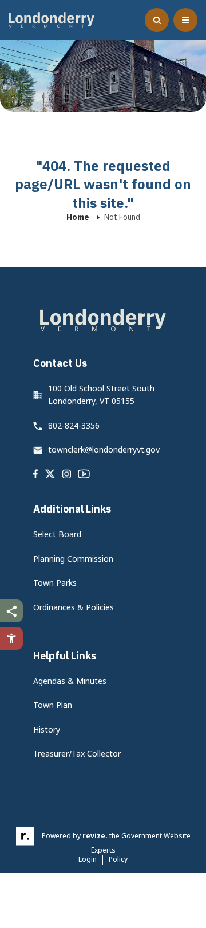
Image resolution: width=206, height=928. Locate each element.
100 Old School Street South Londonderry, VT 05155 (101, 394)
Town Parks (55, 582)
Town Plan (52, 704)
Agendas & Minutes (69, 680)
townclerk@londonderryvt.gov (104, 449)
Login (87, 859)
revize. (95, 835)
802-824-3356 (74, 425)
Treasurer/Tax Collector (77, 753)
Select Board (57, 534)
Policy (118, 859)
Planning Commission (73, 558)
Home (77, 217)
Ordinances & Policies (73, 607)
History (46, 729)
